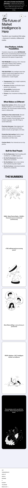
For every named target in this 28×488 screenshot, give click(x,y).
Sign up (4, 474)
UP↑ (3, 470)
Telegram (4, 484)
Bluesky (4, 482)
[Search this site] (21, 16)
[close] (26, 6)
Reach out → (5, 486)
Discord (4, 478)
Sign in (3, 476)
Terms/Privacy (5, 472)
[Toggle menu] (25, 16)
